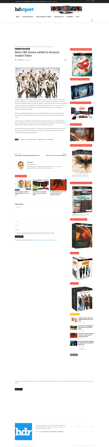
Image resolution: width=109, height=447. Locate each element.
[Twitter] (91, 1)
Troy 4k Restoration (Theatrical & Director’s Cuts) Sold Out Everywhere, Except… (58, 193)
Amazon (23, 139)
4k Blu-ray (17, 189)
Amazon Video (28, 46)
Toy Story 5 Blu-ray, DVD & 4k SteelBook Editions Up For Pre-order (22, 193)
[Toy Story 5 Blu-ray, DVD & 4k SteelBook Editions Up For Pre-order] (23, 185)
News (23, 48)
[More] (53, 63)
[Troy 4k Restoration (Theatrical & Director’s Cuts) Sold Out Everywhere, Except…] (58, 185)
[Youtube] (93, 1)
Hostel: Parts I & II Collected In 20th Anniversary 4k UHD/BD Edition (40, 193)
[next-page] (18, 198)
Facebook (60, 431)
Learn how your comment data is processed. (45, 240)
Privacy (92, 445)
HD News (28, 48)
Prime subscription (56, 105)
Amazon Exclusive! (85, 176)
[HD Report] (24, 9)
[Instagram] (89, 1)
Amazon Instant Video (31, 139)
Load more (81, 349)
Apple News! (45, 431)
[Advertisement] (54, 33)
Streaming (21, 46)
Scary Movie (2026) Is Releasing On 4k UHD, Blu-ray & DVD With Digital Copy (86, 343)
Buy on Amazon (81, 215)
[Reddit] (83, 426)
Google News (53, 431)
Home (16, 46)
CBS (46, 139)
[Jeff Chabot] (16, 60)
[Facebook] (87, 1)
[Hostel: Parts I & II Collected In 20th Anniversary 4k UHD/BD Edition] (41, 185)
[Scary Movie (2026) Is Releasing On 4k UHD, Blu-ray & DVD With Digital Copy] (73, 343)
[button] (92, 20)
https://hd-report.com (31, 164)
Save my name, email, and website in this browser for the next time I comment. (35, 233)
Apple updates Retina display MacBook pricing (27, 155)
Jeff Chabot (20, 59)
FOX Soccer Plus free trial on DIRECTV (56, 155)
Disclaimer (86, 445)
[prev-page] (16, 198)
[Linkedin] (79, 426)
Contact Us (80, 445)
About (74, 445)
